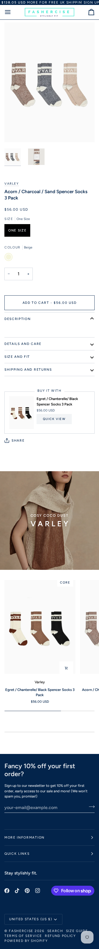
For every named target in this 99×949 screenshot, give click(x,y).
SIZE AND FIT (17, 357)
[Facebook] (6, 890)
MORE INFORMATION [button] (24, 837)
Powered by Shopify (26, 941)
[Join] (90, 806)
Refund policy (60, 936)
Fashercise (21, 931)
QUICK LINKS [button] (16, 854)
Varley (11, 183)
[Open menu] (12, 12)
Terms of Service (23, 936)
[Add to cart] (66, 668)
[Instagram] (37, 890)
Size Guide (77, 931)
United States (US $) (30, 919)
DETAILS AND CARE (23, 344)
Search (55, 931)
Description (17, 319)
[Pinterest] (27, 890)
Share (18, 440)
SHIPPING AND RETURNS (28, 369)
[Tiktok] (17, 890)
